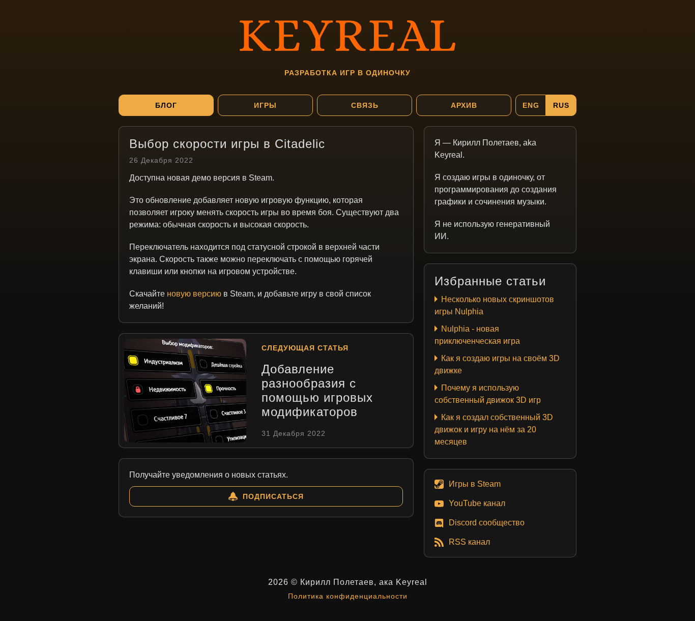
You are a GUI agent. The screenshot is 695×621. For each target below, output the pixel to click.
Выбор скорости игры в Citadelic (227, 144)
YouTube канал (477, 503)
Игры (265, 105)
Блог (166, 105)
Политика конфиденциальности (348, 596)
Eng (531, 105)
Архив (464, 105)
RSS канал (469, 542)
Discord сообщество (487, 522)
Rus (561, 105)
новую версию (194, 293)
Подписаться (273, 496)
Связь (365, 105)
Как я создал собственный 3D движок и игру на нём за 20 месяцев (494, 429)
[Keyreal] (347, 33)
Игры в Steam (475, 484)
